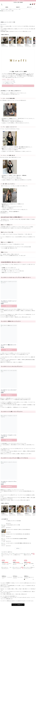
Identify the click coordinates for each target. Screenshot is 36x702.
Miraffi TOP (3, 9)
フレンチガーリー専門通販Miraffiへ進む (17, 605)
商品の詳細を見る (9, 305)
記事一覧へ (18, 548)
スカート (12, 79)
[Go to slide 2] (8, 478)
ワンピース (3, 79)
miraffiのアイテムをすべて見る (18, 85)
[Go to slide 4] (9, 478)
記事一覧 (7, 9)
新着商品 (6, 7)
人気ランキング (29, 7)
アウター (8, 79)
